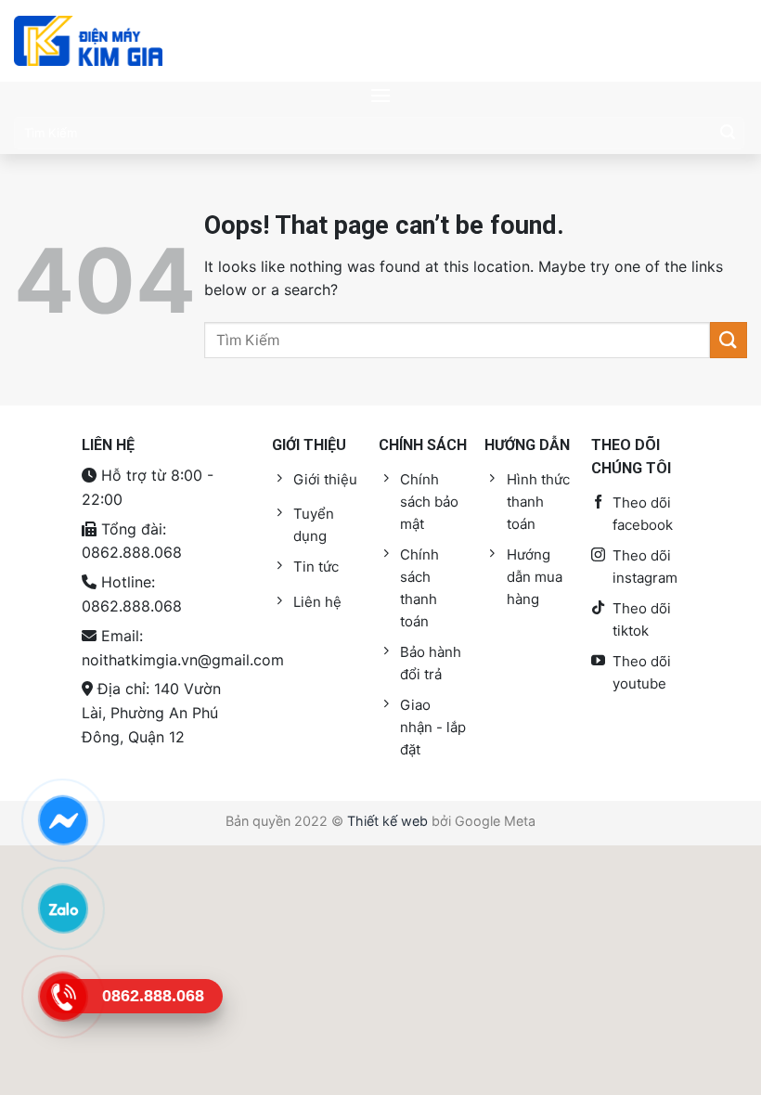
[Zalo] (62, 908)
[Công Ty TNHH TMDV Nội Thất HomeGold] (88, 41)
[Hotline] (62, 996)
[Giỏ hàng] (728, 40)
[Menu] (380, 95)
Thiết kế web (387, 821)
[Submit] (727, 132)
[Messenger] (62, 820)
